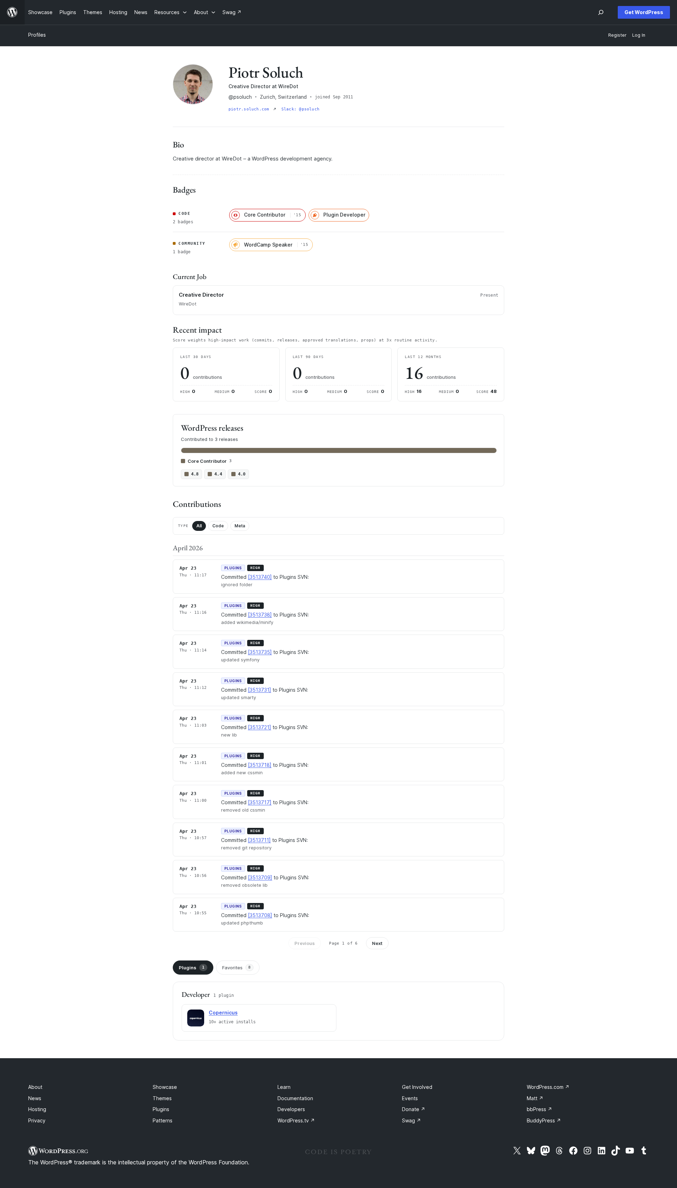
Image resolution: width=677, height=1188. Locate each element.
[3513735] (260, 652)
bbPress (539, 1109)
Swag (411, 1120)
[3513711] (259, 840)
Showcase (165, 1087)
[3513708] (260, 915)
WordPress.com (548, 1087)
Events (410, 1098)
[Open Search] (601, 12)
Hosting (37, 1109)
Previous (304, 943)
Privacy (36, 1120)
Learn (284, 1087)
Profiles (37, 35)
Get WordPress (643, 12)
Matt (535, 1098)
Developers (291, 1109)
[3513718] (260, 765)
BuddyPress (544, 1120)
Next (377, 943)
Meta (239, 525)
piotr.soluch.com (250, 109)
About (35, 1087)
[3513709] (260, 877)
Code (218, 525)
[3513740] (260, 577)
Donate (413, 1109)
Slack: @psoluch (300, 109)
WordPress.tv (296, 1120)
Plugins (192, 967)
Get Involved (417, 1087)
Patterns (162, 1120)
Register (617, 35)
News (34, 1098)
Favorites (236, 967)
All (199, 525)
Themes (162, 1098)
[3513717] (260, 802)
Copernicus (223, 1013)
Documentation (295, 1098)
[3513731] (259, 690)
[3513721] (259, 727)
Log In (638, 35)
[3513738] (260, 615)
